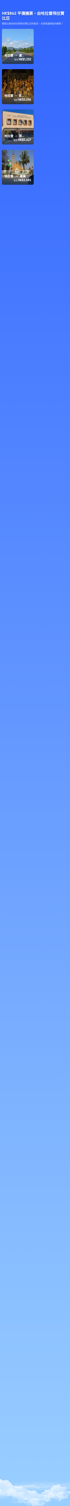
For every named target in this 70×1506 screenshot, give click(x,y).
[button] (64, 4)
